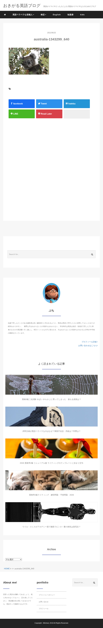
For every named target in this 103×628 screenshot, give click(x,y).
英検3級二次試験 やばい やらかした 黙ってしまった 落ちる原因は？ (51, 399)
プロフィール (43, 609)
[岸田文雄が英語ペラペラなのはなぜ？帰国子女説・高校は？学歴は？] (51, 417)
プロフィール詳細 (89, 342)
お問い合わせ (43, 602)
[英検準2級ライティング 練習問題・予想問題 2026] (51, 480)
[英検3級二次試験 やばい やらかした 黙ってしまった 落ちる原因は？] (51, 385)
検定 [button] (43, 15)
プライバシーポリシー (47, 595)
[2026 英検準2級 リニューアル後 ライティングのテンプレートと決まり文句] (51, 448)
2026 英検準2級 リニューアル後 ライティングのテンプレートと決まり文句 (51, 463)
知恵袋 (70, 15)
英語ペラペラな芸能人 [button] (23, 15)
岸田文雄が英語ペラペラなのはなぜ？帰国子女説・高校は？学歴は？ (51, 431)
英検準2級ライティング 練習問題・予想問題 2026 (51, 495)
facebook (18, 104)
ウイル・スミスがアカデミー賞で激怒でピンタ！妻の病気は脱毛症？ (51, 527)
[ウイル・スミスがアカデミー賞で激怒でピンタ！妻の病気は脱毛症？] (51, 512)
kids (82, 15)
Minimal (46, 623)
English (57, 15)
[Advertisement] (47, 147)
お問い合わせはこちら (87, 345)
